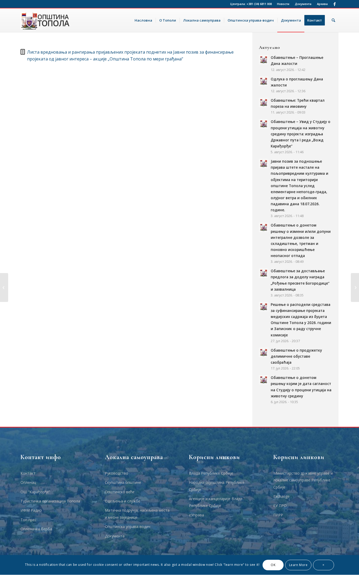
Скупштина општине (123, 482)
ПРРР (278, 514)
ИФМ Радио (31, 510)
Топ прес (28, 519)
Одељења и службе (122, 501)
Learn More (298, 565)
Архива (322, 4)
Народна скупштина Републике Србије (216, 486)
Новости (283, 4)
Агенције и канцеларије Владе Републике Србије (216, 502)
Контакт (27, 473)
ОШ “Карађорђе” (35, 491)
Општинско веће (120, 491)
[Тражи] (333, 20)
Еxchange (281, 496)
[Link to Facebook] (335, 4)
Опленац (28, 482)
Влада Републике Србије (211, 473)
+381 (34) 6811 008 (259, 4)
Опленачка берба (36, 528)
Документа (303, 4)
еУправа (196, 514)
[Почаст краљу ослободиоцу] (355, 287)
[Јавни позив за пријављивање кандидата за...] (4, 287)
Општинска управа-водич (127, 526)
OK (273, 565)
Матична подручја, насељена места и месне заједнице (137, 514)
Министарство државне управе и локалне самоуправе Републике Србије (303, 480)
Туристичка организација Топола (50, 501)
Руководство (116, 473)
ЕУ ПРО (280, 505)
